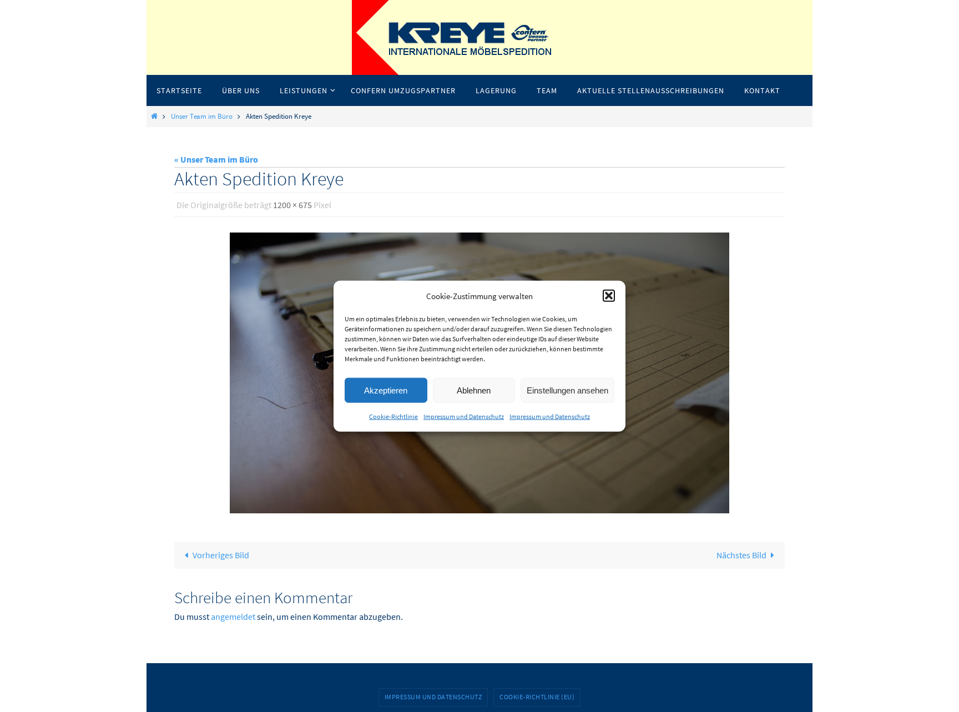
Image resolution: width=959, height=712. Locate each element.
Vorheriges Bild (221, 554)
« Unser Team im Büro (216, 159)
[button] (608, 295)
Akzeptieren (385, 390)
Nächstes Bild (741, 554)
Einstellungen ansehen (567, 390)
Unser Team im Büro (202, 116)
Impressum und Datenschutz (463, 416)
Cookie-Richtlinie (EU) (536, 697)
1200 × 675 (292, 204)
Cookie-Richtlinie (393, 416)
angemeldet (233, 616)
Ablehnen (474, 390)
